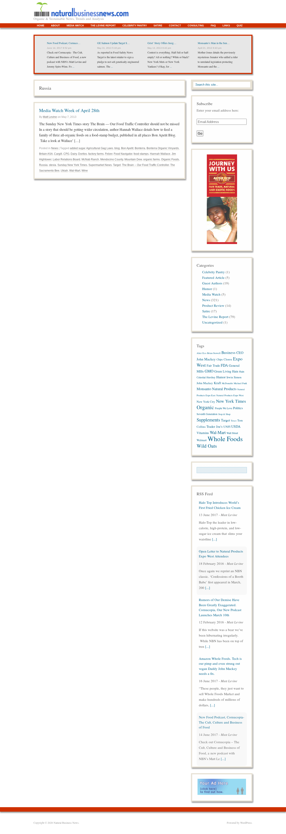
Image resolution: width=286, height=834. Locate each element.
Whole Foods (225, 438)
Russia (43, 165)
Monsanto (204, 388)
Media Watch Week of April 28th (69, 110)
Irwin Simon (234, 377)
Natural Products (224, 388)
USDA (235, 426)
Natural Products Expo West (230, 395)
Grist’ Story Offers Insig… (161, 43)
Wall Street (232, 433)
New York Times (231, 401)
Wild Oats (207, 445)
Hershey (210, 377)
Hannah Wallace (160, 153)
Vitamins (203, 432)
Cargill (58, 153)
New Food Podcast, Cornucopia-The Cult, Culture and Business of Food (221, 722)
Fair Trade (213, 365)
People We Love (223, 408)
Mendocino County (111, 159)
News (54, 148)
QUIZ (240, 25)
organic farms (151, 159)
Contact (175, 25)
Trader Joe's (214, 426)
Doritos (82, 153)
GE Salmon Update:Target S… (113, 43)
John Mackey (205, 383)
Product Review (213, 305)
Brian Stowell (214, 353)
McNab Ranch (90, 159)
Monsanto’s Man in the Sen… (214, 43)
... (73, 66)
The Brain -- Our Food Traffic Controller (145, 165)
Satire (158, 25)
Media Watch (75, 25)
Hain (235, 371)
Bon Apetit (127, 148)
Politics (238, 408)
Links (226, 25)
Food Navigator (123, 153)
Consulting (196, 25)
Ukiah (64, 170)
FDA (224, 365)
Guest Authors (212, 283)
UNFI (226, 427)
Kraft (217, 383)
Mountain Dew (133, 159)
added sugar (77, 148)
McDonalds (227, 383)
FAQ (213, 25)
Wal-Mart (74, 170)
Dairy (74, 153)
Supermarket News (100, 165)
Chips (220, 359)
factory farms (96, 153)
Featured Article (213, 277)
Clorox (228, 359)
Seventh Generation (207, 414)
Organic (205, 407)
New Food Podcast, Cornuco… (63, 43)
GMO (209, 371)
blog (117, 148)
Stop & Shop (224, 414)
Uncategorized (212, 322)
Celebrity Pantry (134, 25)
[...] (214, 539)
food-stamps (141, 153)
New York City (206, 402)
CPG (66, 153)
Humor (207, 288)
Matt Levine (50, 117)
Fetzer (108, 153)
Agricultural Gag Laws (99, 148)
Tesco (233, 420)
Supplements (208, 420)
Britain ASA (46, 153)
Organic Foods (170, 159)
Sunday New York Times (72, 165)
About (55, 25)
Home (40, 25)
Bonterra (140, 148)
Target (117, 165)
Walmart (202, 440)
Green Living (222, 371)
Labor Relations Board (66, 159)
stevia (52, 165)
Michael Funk (240, 383)
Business (228, 352)
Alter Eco (201, 353)
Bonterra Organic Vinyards (163, 148)
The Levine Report (103, 25)
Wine (85, 170)
